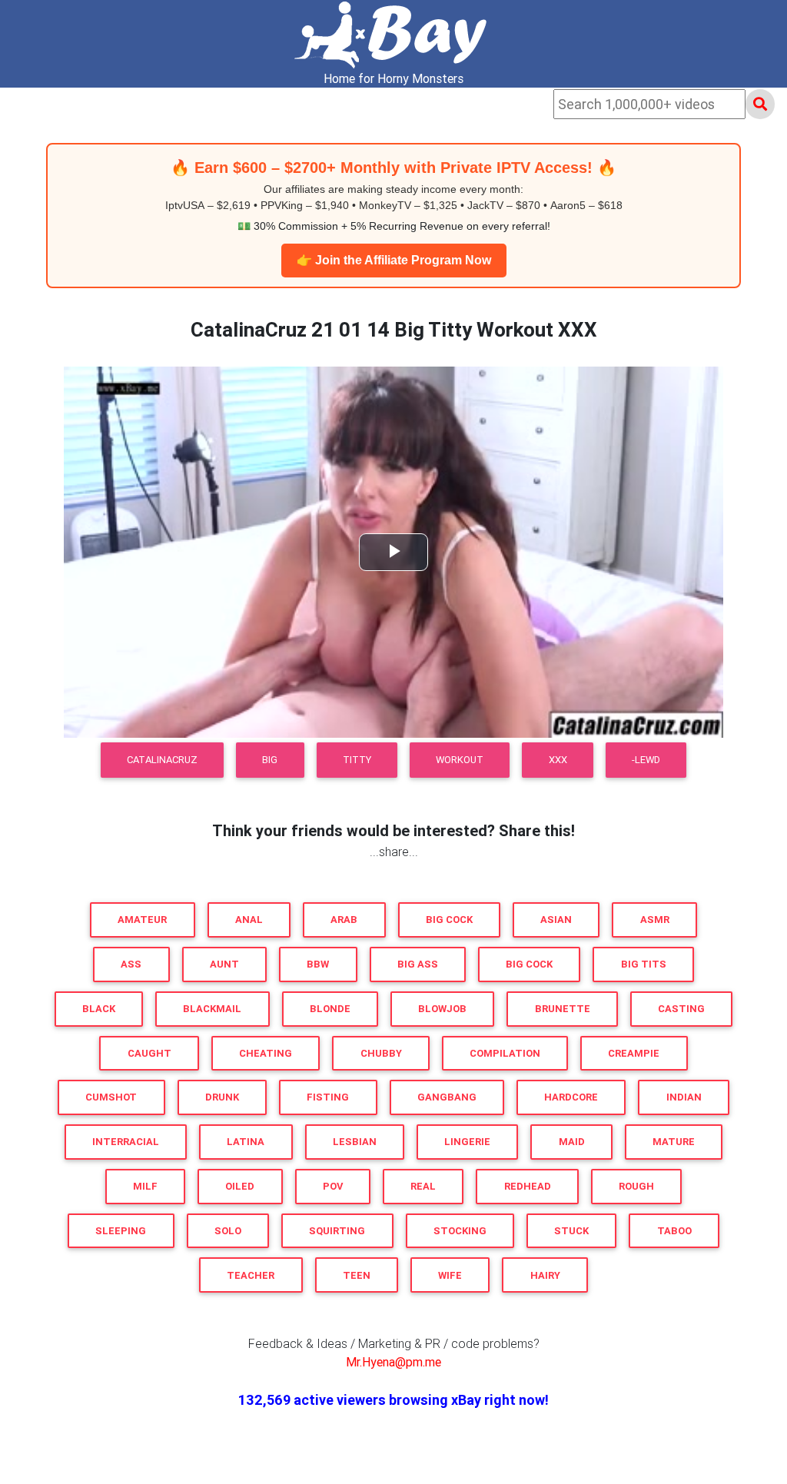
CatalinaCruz (162, 759)
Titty (357, 759)
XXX (558, 759)
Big (269, 759)
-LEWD (646, 759)
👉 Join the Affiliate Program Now (394, 260)
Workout (459, 759)
